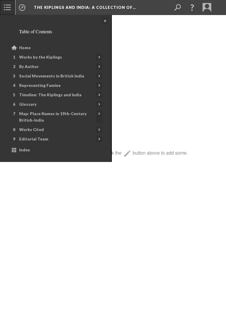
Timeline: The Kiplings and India (50, 94)
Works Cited (31, 129)
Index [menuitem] (24, 150)
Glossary (27, 104)
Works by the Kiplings (40, 57)
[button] (192, 7)
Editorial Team (33, 139)
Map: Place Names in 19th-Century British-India (53, 117)
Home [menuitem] (25, 47)
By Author (29, 66)
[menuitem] (7, 7)
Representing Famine (40, 85)
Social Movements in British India (51, 76)
